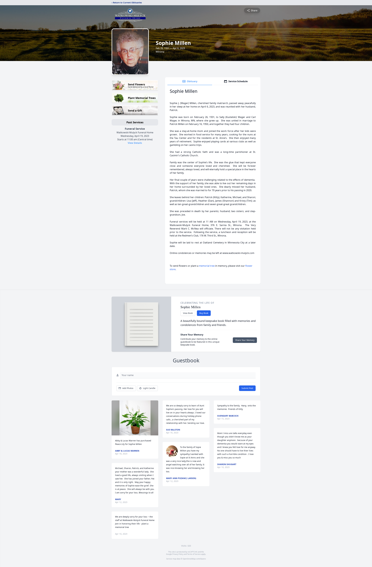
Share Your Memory (244, 340)
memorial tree (207, 265)
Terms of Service (194, 554)
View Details (135, 143)
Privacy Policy (177, 554)
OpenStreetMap (189, 559)
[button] (135, 417)
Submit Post (247, 388)
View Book (188, 313)
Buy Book (203, 313)
